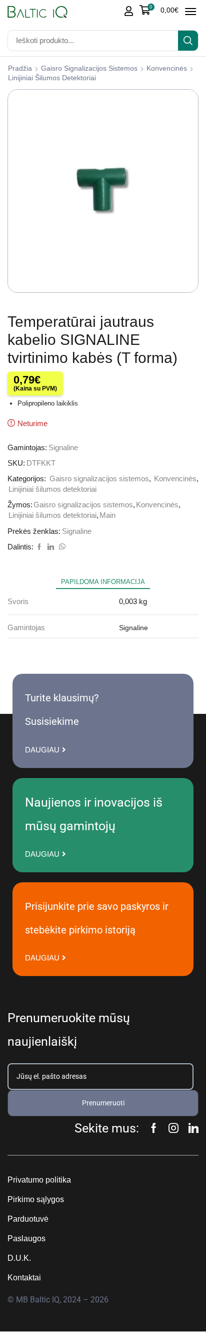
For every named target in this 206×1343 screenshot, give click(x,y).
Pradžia (20, 68)
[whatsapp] (61, 547)
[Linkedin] (193, 1128)
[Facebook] (39, 547)
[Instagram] (173, 1128)
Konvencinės (166, 68)
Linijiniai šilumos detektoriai (52, 78)
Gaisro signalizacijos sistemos (89, 68)
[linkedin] (50, 547)
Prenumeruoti (103, 1103)
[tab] (103, 582)
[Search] (188, 41)
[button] (159, 10)
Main (108, 515)
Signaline (63, 448)
